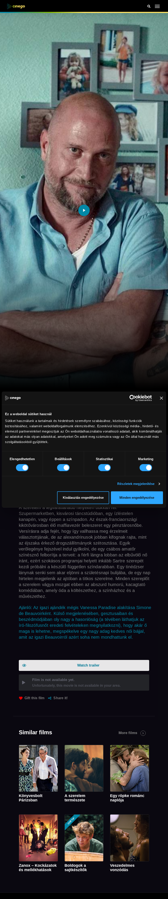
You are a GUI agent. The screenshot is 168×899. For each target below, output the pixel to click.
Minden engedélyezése (136, 497)
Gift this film (34, 698)
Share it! (60, 698)
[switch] (63, 467)
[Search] (148, 6)
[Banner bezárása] (161, 398)
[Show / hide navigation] (157, 6)
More (128, 733)
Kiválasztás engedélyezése (83, 497)
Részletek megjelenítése (135, 484)
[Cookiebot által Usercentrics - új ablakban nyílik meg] (133, 398)
